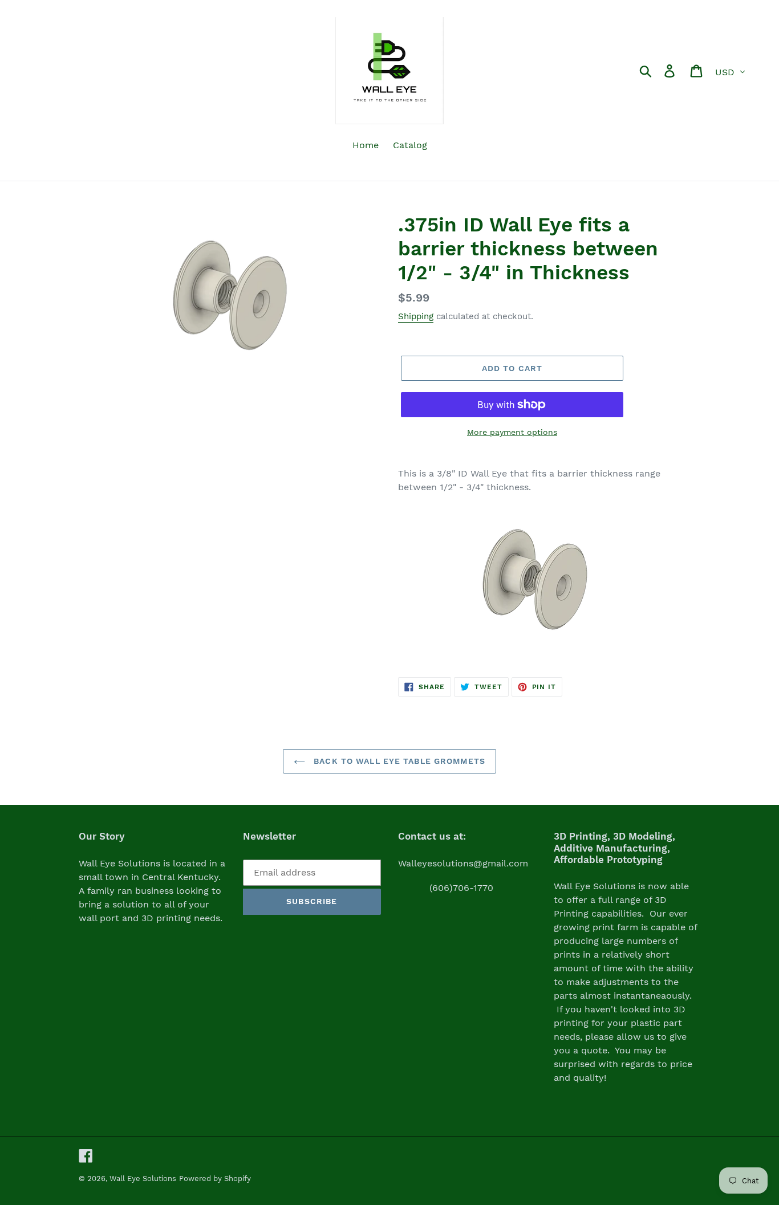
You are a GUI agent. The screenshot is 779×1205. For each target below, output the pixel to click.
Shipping (415, 316)
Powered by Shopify (215, 1178)
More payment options (512, 432)
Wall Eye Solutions (142, 1178)
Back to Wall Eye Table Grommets (398, 761)
